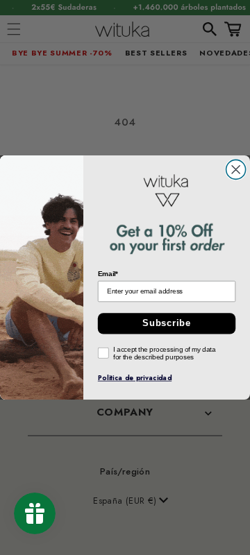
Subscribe (166, 323)
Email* (108, 274)
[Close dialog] (236, 169)
